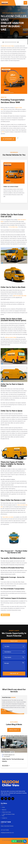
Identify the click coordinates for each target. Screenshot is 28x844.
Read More (5, 765)
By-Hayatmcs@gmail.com (9, 754)
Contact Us (4, 818)
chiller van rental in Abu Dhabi (19, 295)
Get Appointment (7, 139)
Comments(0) (7, 756)
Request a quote (14, 641)
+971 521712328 (5, 830)
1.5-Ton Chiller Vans (12, 227)
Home (3, 807)
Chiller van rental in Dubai (10, 186)
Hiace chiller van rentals (7, 517)
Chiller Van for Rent (6, 812)
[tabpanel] (14, 25)
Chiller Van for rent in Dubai (8, 46)
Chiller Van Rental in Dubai (9, 814)
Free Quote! (13, 673)
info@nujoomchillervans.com (7, 832)
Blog (3, 815)
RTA (3, 131)
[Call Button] (25, 841)
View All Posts (13, 730)
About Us (4, 809)
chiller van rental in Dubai (10, 337)
